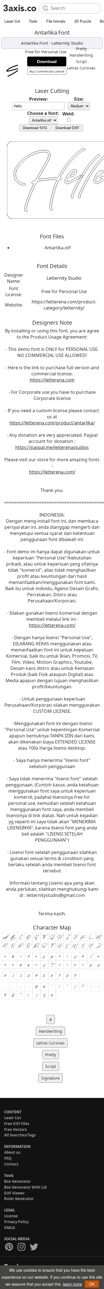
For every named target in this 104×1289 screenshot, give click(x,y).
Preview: (38, 99)
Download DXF (67, 128)
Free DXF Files (16, 1123)
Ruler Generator (19, 1198)
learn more (72, 1284)
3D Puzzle (82, 21)
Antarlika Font (34, 43)
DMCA (9, 1227)
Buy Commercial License (46, 71)
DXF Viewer (14, 1193)
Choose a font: (43, 113)
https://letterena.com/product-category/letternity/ (64, 305)
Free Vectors (15, 1129)
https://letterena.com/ (52, 472)
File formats (55, 21)
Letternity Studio (67, 43)
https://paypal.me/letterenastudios (52, 447)
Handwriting (81, 55)
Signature (50, 1078)
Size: (79, 99)
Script (81, 61)
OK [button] (92, 1284)
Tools (33, 21)
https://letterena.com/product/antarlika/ (52, 423)
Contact (11, 1164)
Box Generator (17, 1181)
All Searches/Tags (19, 1135)
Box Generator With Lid (25, 1187)
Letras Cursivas (81, 68)
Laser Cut (12, 21)
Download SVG (35, 128)
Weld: (68, 114)
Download (47, 61)
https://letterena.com (52, 380)
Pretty (81, 48)
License (11, 1215)
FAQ (7, 1158)
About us (12, 1152)
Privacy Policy (16, 1221)
